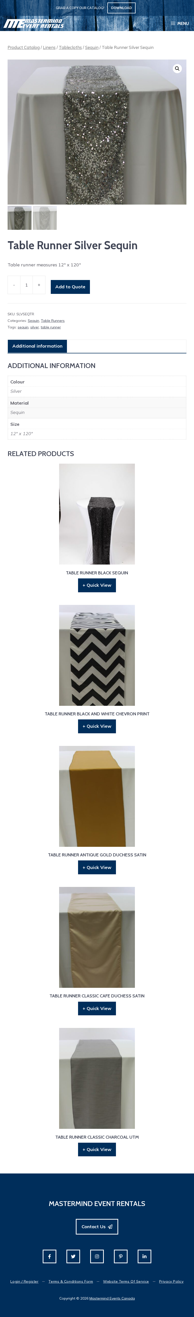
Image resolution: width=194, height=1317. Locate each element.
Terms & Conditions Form (70, 1281)
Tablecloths (70, 47)
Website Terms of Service (126, 1281)
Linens (49, 47)
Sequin (92, 47)
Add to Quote (70, 287)
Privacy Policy (171, 1281)
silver (34, 327)
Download (121, 8)
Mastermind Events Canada (112, 1298)
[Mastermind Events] (34, 23)
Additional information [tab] (37, 346)
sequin (23, 327)
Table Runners (53, 320)
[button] (177, 68)
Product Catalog (24, 47)
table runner (51, 327)
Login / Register (24, 1281)
